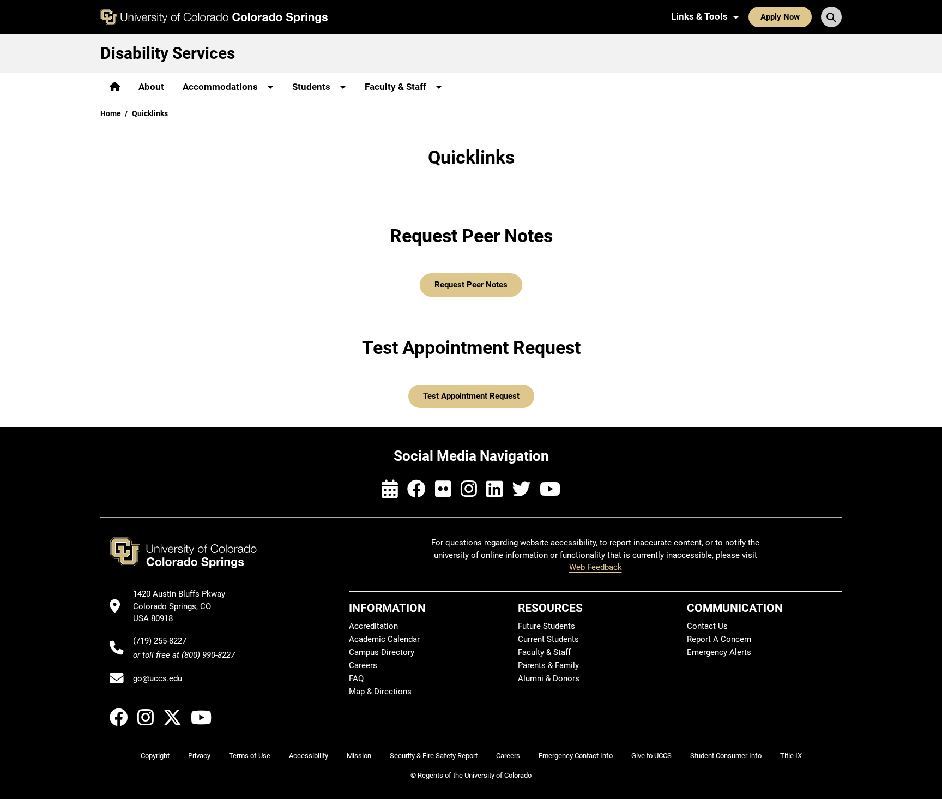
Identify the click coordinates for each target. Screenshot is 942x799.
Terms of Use (249, 756)
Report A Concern (719, 639)
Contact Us (707, 626)
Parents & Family (548, 665)
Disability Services (167, 53)
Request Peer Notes (471, 285)
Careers (363, 665)
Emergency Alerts (719, 652)
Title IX (791, 756)
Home (110, 113)
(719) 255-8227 (159, 641)
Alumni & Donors (548, 678)
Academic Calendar (384, 639)
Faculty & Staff (544, 652)
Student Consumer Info (726, 756)
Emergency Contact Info (576, 756)
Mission (359, 756)
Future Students (546, 626)
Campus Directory (381, 652)
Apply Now (780, 17)
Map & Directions (380, 691)
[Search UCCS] (831, 17)
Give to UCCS (651, 756)
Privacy (199, 756)
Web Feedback (595, 567)
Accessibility (308, 756)
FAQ (356, 678)
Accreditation (373, 626)
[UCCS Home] (214, 17)
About (151, 86)
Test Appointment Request (471, 396)
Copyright (155, 756)
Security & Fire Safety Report (434, 756)
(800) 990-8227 (208, 655)
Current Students (548, 639)
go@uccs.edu (157, 678)
